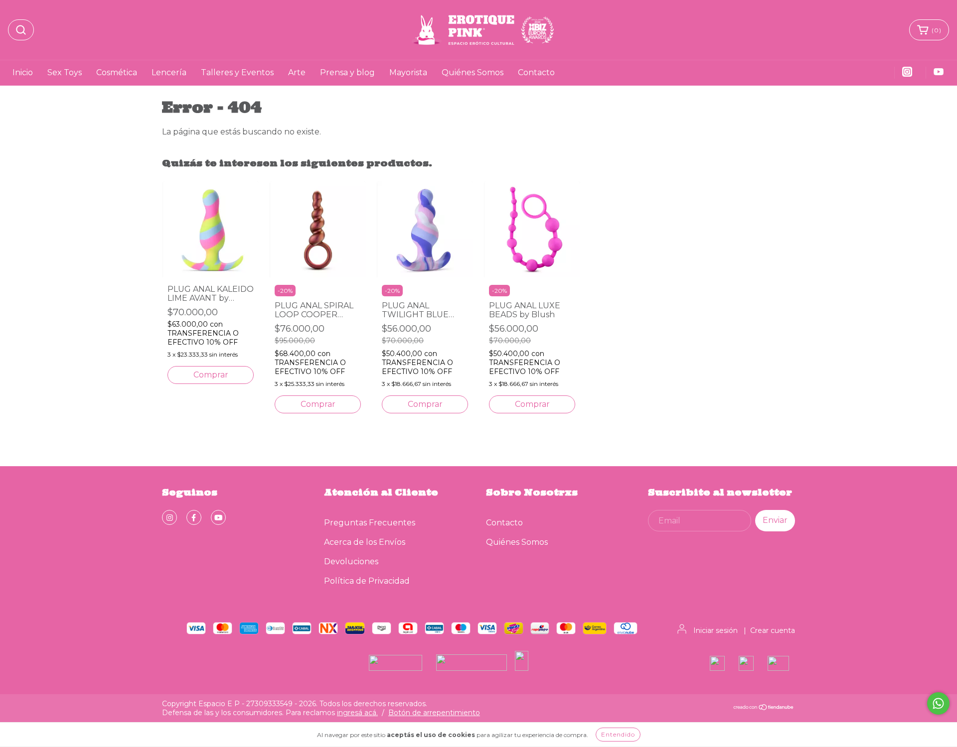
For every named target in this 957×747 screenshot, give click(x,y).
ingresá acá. (357, 712)
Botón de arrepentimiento (434, 712)
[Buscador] (21, 29)
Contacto (536, 72)
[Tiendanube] (764, 708)
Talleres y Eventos (237, 72)
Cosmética (116, 72)
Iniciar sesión (715, 630)
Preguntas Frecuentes (369, 522)
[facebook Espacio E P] (193, 517)
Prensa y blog (347, 72)
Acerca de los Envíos (364, 542)
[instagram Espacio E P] (169, 517)
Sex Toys (64, 72)
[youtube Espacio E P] (218, 517)
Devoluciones (351, 561)
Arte (297, 72)
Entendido (618, 734)
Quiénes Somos (472, 72)
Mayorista (408, 72)
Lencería (169, 72)
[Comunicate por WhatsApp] (938, 703)
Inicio (22, 72)
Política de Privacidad (367, 581)
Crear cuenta (772, 630)
